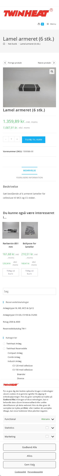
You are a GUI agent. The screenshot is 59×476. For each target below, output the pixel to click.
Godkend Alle (29, 447)
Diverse (20, 378)
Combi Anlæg (14, 357)
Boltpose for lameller (29, 245)
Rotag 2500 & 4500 (11, 321)
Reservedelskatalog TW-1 (14, 328)
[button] (51, 71)
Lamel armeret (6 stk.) (30, 43)
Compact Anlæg (15, 353)
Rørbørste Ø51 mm (11, 245)
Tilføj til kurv (33, 139)
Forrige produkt (15, 62)
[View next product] (54, 63)
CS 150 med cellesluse (22, 369)
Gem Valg (29, 464)
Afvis (29, 455)
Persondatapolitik (35, 471)
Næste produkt (44, 62)
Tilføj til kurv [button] (11, 272)
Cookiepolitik (20, 471)
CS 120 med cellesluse (22, 365)
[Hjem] (4, 43)
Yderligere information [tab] (29, 177)
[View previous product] (5, 63)
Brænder (21, 374)
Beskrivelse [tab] (29, 170)
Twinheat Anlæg (13, 343)
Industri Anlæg (14, 361)
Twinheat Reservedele (16, 348)
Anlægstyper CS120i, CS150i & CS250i (20, 314)
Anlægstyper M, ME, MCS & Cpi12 (18, 308)
